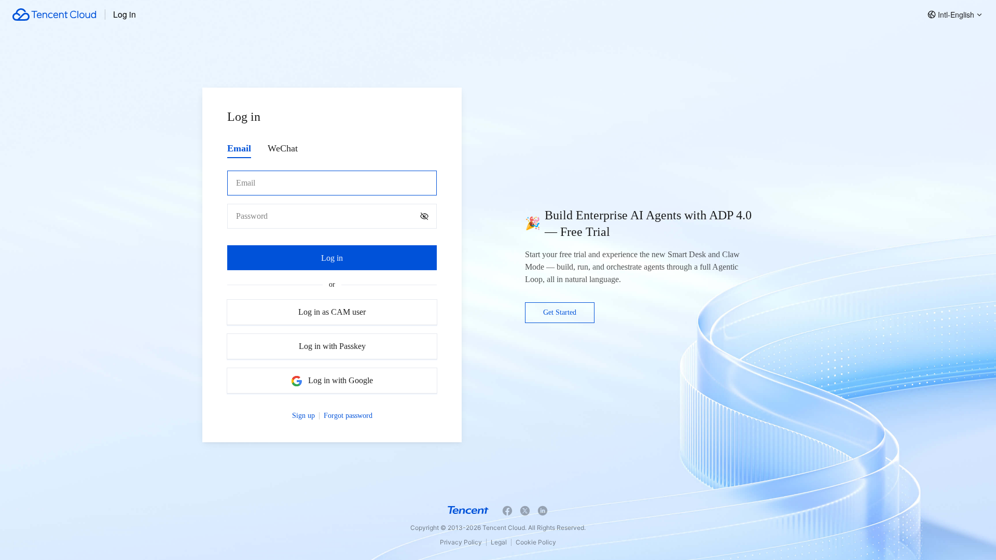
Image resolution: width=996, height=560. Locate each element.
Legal (499, 542)
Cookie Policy (536, 542)
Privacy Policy (461, 542)
